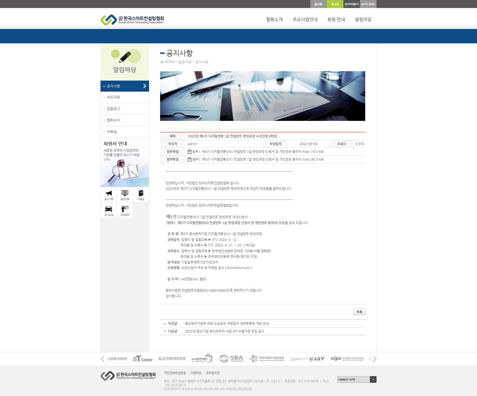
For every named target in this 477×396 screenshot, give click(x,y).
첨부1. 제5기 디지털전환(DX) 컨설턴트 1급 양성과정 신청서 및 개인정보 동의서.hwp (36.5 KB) (257, 159)
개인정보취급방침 (175, 373)
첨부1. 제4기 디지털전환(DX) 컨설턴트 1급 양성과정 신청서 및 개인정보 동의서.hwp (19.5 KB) (257, 151)
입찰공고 (113, 109)
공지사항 (113, 86)
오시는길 (108, 214)
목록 (359, 312)
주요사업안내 (305, 19)
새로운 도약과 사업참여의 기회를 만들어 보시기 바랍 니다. (121, 151)
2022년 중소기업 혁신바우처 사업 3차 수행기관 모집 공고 (224, 331)
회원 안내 (336, 19)
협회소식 (113, 120)
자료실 (112, 131)
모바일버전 (213, 373)
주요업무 (124, 214)
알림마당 (363, 19)
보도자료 (113, 97)
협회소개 (274, 19)
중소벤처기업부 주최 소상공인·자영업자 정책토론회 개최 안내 (227, 323)
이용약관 (196, 373)
